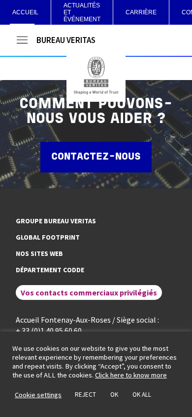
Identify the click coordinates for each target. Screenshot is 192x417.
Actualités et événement (82, 12)
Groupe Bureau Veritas (56, 220)
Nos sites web (39, 253)
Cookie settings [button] (38, 394)
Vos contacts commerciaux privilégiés (89, 292)
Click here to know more (131, 375)
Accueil (25, 12)
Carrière (141, 12)
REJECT (85, 394)
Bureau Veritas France (96, 75)
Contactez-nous (96, 157)
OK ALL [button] (141, 394)
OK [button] (114, 394)
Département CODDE (50, 269)
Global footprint (48, 237)
